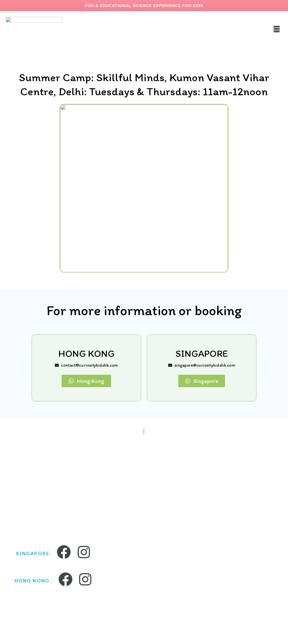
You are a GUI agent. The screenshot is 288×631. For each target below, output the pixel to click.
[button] (276, 29)
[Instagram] (84, 552)
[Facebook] (64, 552)
